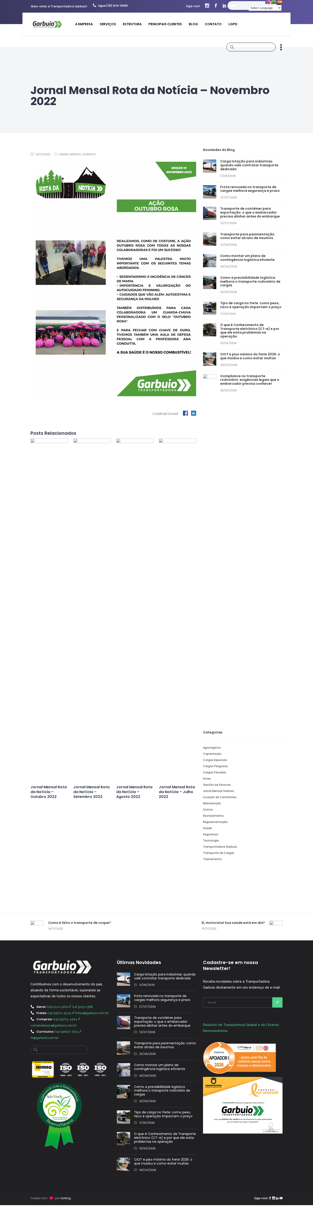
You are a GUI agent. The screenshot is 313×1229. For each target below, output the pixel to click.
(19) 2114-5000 (58, 1007)
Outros (208, 809)
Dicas (207, 778)
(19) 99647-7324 (66, 1031)
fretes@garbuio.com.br (92, 1013)
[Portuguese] (274, 2)
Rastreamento (213, 816)
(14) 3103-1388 (82, 1007)
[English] (268, 2)
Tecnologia (211, 840)
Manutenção (212, 803)
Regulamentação (215, 822)
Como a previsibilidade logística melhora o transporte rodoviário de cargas (250, 281)
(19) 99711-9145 (59, 1013)
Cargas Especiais (215, 760)
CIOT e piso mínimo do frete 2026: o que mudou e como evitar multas (250, 356)
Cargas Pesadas (214, 772)
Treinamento (212, 859)
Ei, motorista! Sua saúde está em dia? (233, 922)
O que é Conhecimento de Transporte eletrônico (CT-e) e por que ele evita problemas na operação (249, 331)
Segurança (210, 834)
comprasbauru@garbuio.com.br (53, 1025)
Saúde (207, 828)
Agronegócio (212, 748)
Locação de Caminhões (219, 797)
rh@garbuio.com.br (44, 1037)
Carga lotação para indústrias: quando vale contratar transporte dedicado (249, 165)
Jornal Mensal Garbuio (77, 154)
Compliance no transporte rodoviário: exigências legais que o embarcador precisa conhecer (249, 380)
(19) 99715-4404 (65, 1019)
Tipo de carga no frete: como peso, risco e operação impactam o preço (250, 305)
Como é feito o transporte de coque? (79, 922)
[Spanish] (280, 2)
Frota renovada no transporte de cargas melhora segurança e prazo (250, 189)
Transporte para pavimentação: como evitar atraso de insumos (247, 236)
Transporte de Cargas (218, 853)
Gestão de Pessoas (217, 785)
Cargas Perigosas (215, 766)
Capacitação (212, 754)
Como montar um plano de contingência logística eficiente (247, 258)
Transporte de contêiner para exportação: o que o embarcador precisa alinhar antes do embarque (250, 212)
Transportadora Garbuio (220, 847)
